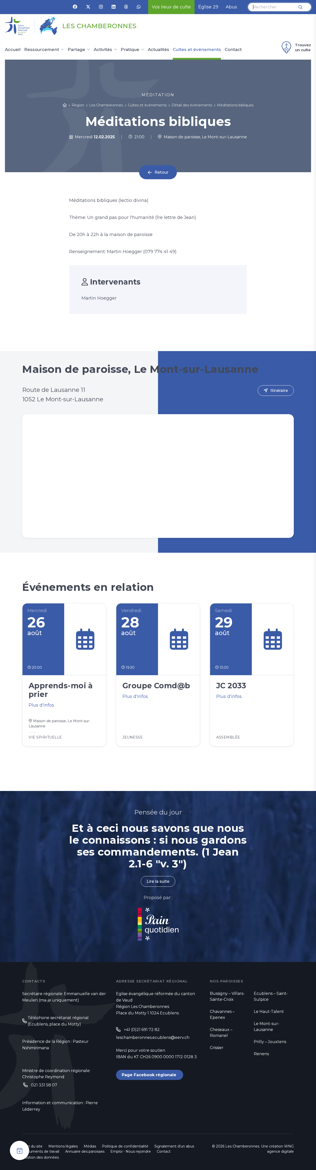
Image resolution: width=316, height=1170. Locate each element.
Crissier (216, 1047)
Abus (231, 7)
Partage (76, 50)
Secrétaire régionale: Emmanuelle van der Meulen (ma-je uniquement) (64, 997)
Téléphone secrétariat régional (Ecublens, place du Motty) (58, 1021)
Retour (161, 172)
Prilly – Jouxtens (270, 1041)
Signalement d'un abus (174, 1146)
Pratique (130, 50)
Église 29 (208, 7)
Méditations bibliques (235, 105)
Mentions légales (63, 1146)
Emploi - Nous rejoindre (130, 1151)
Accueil (12, 50)
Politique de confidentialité (125, 1146)
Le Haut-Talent (269, 1011)
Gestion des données (40, 1157)
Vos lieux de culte (171, 7)
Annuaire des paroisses (84, 1151)
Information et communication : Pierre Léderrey (60, 1106)
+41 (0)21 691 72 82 (142, 1029)
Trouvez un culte (303, 47)
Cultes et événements (197, 50)
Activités (103, 50)
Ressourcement (41, 50)
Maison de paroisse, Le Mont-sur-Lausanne (204, 137)
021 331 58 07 (44, 1085)
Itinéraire (279, 390)
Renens (261, 1053)
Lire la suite (158, 881)
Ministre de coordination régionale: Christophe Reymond (56, 1073)
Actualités (158, 50)
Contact (233, 50)
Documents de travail (40, 1151)
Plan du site (32, 1146)
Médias (90, 1146)
